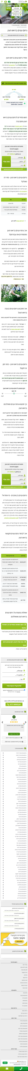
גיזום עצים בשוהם (22, 810)
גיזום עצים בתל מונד (21, 799)
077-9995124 (11, 154)
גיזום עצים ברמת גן (22, 797)
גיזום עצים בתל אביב (21, 823)
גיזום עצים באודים (22, 858)
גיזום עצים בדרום (23, 1026)
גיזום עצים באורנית (22, 832)
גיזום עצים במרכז (23, 1020)
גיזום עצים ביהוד (22, 773)
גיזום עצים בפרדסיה (21, 847)
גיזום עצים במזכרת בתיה (20, 849)
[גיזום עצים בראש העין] (14, 293)
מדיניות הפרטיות (23, 982)
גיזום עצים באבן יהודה (21, 838)
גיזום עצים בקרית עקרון (20, 830)
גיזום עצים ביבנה (22, 817)
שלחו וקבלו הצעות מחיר (14, 686)
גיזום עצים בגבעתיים (21, 759)
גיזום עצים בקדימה (22, 812)
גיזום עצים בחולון (22, 768)
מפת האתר (24, 988)
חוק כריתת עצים (24, 967)
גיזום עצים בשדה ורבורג (20, 834)
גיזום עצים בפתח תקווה (21, 775)
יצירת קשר (25, 977)
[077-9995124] (9, 2)
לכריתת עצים (20, 221)
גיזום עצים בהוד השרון (21, 755)
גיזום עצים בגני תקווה (21, 854)
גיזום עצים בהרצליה (21, 757)
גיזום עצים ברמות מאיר (21, 878)
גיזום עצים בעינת (22, 828)
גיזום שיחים (25, 1000)
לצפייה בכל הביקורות (14, 734)
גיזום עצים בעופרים (21, 882)
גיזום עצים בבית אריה (21, 852)
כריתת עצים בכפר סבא (22, 1056)
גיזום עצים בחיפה (23, 1044)
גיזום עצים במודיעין (21, 779)
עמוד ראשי (25, 964)
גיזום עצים (12, 65)
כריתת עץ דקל (24, 1013)
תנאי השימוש (12, 18)
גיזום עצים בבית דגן (21, 898)
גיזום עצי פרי (23, 191)
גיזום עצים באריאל (22, 762)
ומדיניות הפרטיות (7, 169)
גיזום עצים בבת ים (22, 764)
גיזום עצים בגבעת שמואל (20, 821)
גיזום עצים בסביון (22, 786)
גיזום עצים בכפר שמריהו (20, 836)
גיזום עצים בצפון (24, 1023)
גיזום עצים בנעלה (22, 891)
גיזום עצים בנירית (22, 889)
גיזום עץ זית (24, 998)
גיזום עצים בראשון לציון (21, 825)
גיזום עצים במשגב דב (21, 856)
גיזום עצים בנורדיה (22, 896)
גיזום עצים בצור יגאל (21, 880)
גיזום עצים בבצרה (22, 869)
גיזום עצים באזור (22, 860)
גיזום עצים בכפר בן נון (21, 865)
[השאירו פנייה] (5, 2)
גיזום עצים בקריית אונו (21, 788)
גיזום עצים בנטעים (22, 893)
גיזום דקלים (24, 1003)
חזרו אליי (6, 161)
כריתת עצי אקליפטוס (23, 1016)
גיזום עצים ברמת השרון (21, 795)
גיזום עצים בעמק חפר (21, 845)
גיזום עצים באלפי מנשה (20, 808)
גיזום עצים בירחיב (22, 871)
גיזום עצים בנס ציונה (21, 784)
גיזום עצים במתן (22, 887)
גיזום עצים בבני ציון (22, 867)
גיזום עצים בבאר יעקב (21, 803)
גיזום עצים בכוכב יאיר (21, 843)
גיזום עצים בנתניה (22, 781)
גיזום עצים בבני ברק (21, 770)
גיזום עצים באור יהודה (21, 753)
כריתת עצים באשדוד (23, 1051)
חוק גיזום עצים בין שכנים (11, 518)
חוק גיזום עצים (24, 970)
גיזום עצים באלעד (22, 814)
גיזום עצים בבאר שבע (22, 1028)
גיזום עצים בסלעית (22, 885)
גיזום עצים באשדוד (23, 1031)
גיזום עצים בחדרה (23, 1046)
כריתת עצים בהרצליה (22, 1054)
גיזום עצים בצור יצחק (21, 819)
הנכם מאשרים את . (14, 19)
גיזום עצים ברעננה (22, 792)
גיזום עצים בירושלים (23, 1033)
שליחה (8, 8)
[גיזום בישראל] (19, 1)
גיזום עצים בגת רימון (21, 863)
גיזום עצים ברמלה (22, 801)
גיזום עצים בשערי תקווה (20, 874)
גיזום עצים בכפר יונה (21, 806)
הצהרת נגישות (24, 985)
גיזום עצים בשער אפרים (20, 876)
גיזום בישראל (19, 126)
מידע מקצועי (24, 972)
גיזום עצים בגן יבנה (22, 841)
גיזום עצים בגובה (16, 329)
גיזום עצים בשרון (22, 790)
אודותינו (25, 975)
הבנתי (5, 1062)
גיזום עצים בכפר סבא (21, 777)
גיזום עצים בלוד (22, 766)
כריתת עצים (24, 1010)
